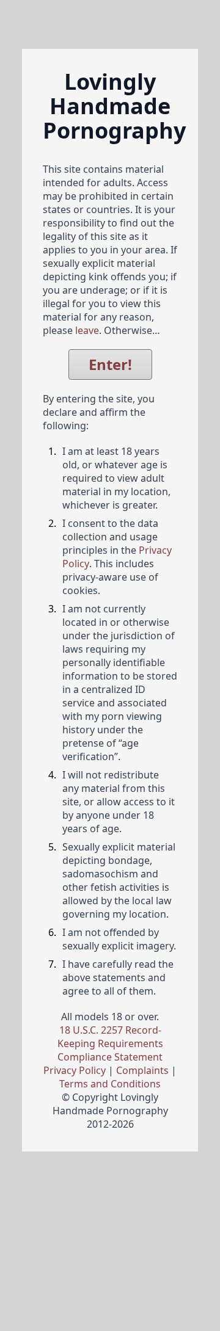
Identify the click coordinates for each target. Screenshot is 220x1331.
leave (87, 330)
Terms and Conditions (110, 1083)
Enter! (110, 364)
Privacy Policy (74, 1070)
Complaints (142, 1070)
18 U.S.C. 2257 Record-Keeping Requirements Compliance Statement (110, 1043)
